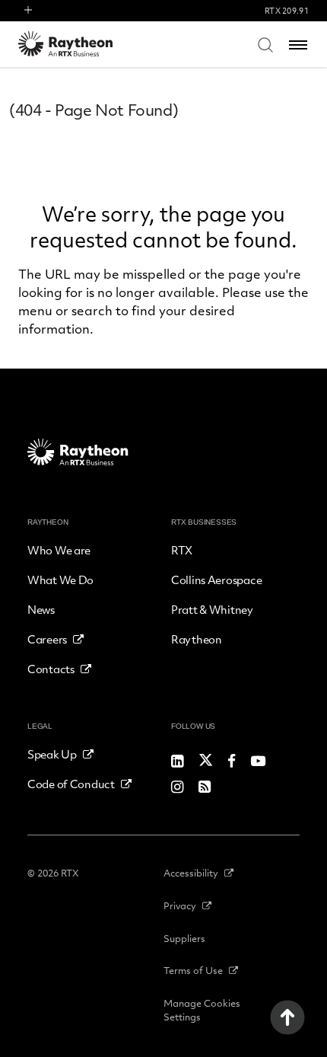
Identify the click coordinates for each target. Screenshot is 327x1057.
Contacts (51, 668)
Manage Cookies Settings (202, 1009)
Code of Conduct (71, 783)
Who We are (58, 549)
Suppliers (184, 938)
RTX (181, 549)
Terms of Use (193, 970)
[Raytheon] (75, 44)
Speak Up (52, 754)
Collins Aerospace (216, 579)
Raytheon (196, 639)
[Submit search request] (265, 44)
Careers (47, 639)
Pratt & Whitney (212, 609)
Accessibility (191, 873)
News (41, 609)
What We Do (60, 579)
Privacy (180, 905)
